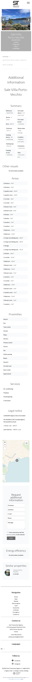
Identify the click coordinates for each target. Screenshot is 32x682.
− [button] (4, 445)
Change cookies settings (21, 670)
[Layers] (26, 443)
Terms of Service (17, 679)
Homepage (5, 56)
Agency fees (8, 670)
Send (11, 538)
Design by (18, 673)
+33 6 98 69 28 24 (16, 634)
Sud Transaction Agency (16, 625)
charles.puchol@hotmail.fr (16, 637)
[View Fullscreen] (5, 448)
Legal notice (26, 668)
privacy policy (11, 534)
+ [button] (4, 442)
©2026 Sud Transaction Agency (11, 668)
